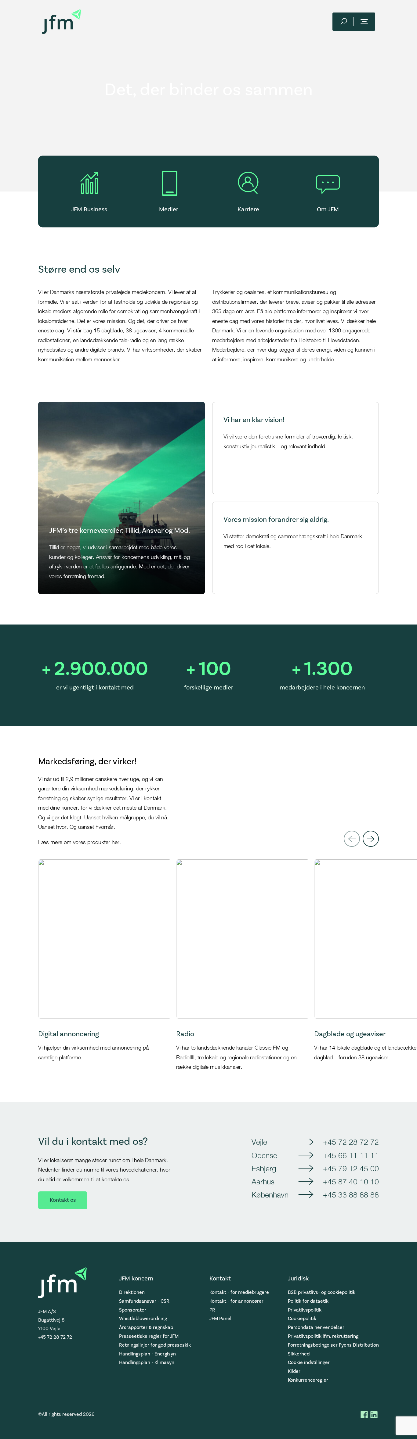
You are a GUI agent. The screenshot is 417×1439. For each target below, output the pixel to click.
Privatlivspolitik (304, 1310)
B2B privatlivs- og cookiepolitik (321, 1292)
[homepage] (61, 21)
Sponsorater (132, 1310)
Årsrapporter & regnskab (146, 1327)
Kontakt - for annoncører (236, 1301)
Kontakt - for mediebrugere (239, 1292)
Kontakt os (63, 1200)
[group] (104, 965)
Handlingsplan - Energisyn (147, 1354)
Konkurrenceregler (308, 1380)
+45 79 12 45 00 (351, 1168)
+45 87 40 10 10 (351, 1181)
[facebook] (364, 1414)
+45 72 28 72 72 (351, 1141)
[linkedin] (374, 1414)
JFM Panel (220, 1319)
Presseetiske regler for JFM (149, 1336)
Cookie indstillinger (309, 1362)
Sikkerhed (299, 1354)
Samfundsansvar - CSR (144, 1301)
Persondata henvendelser (316, 1327)
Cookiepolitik (302, 1319)
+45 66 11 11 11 (351, 1155)
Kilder (294, 1371)
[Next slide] (371, 839)
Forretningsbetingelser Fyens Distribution (333, 1345)
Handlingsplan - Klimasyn (146, 1362)
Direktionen (132, 1292)
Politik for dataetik (308, 1301)
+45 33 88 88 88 (351, 1194)
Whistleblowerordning (143, 1319)
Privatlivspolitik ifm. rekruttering (323, 1336)
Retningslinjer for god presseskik (155, 1345)
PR (212, 1310)
